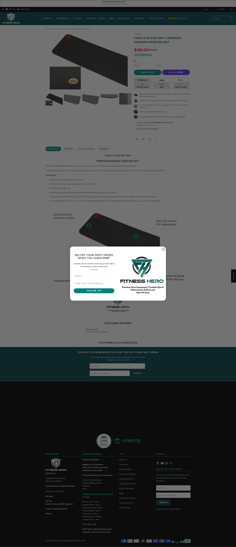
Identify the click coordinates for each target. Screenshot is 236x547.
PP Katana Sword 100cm (24, 533)
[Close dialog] (163, 249)
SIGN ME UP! (94, 291)
